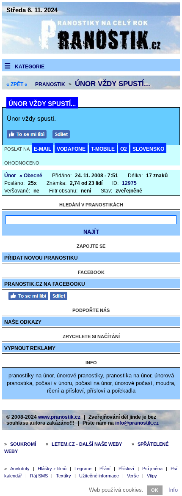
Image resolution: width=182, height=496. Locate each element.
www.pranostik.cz (59, 417)
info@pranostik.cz (137, 423)
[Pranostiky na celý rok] (91, 52)
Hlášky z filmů (52, 468)
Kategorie (29, 67)
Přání (104, 468)
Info (173, 490)
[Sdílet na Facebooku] (63, 133)
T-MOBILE (103, 149)
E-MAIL (42, 149)
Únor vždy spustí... (112, 84)
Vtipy (152, 475)
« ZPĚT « (17, 84)
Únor (10, 176)
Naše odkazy (22, 322)
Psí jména (152, 468)
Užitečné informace (99, 475)
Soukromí (23, 444)
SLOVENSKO (148, 149)
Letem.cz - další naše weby (87, 444)
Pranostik (50, 84)
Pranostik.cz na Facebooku (44, 284)
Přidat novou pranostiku (41, 258)
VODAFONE (71, 149)
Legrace (82, 468)
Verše (133, 475)
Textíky (63, 475)
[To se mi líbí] (29, 133)
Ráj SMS (39, 475)
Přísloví (126, 468)
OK (154, 490)
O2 (123, 149)
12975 (129, 183)
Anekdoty (20, 468)
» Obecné (30, 176)
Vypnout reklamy (29, 348)
